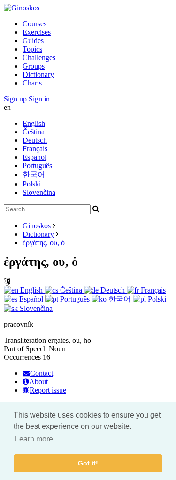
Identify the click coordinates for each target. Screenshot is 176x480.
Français (35, 149)
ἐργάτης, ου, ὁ (44, 243)
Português (37, 166)
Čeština (34, 132)
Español (34, 157)
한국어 (34, 174)
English (34, 123)
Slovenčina (39, 192)
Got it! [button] (88, 463)
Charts (32, 83)
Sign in (39, 99)
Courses (34, 24)
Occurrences (22, 357)
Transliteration (25, 340)
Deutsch (35, 140)
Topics (32, 49)
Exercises (37, 32)
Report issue (48, 390)
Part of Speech (25, 349)
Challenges (39, 58)
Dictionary (38, 74)
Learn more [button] (34, 439)
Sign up (15, 99)
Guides (33, 41)
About (38, 382)
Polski (32, 184)
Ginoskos (37, 226)
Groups (34, 66)
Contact (41, 373)
